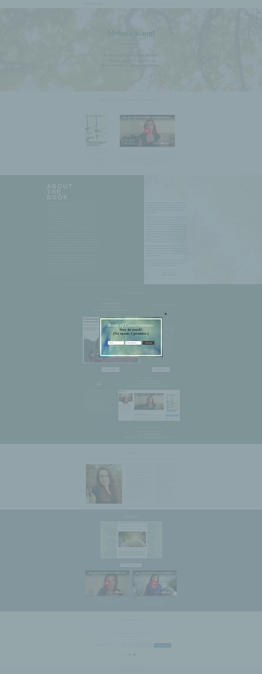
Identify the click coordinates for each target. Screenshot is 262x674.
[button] (166, 314)
